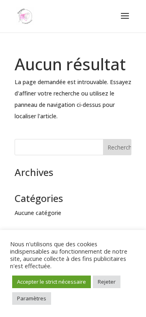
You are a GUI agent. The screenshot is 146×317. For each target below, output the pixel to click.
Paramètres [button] (31, 298)
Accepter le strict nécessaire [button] (51, 281)
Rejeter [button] (107, 281)
